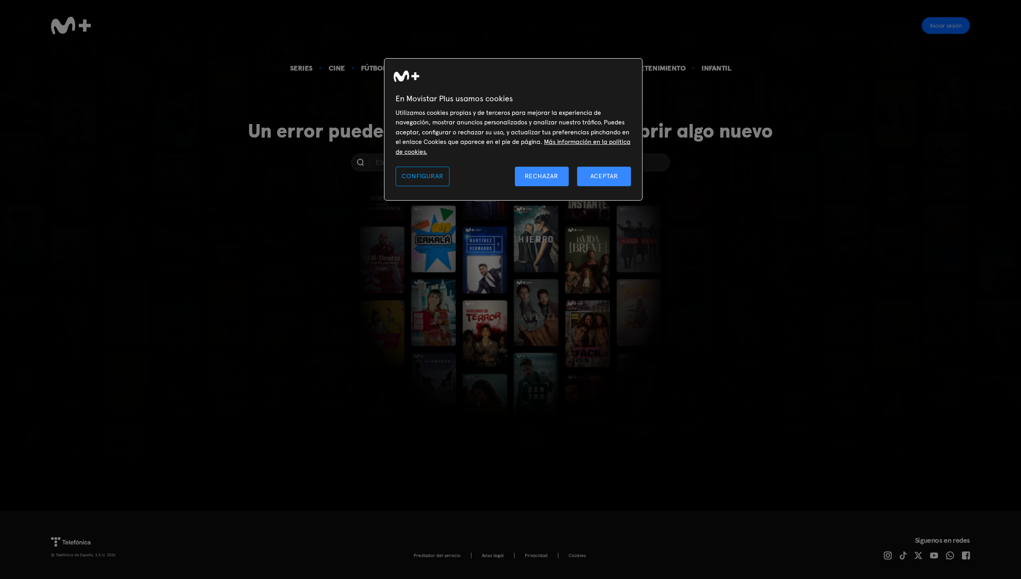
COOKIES (577, 555)
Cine (337, 68)
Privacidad (536, 555)
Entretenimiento (654, 68)
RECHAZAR (541, 176)
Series (301, 68)
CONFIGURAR (422, 176)
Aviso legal (493, 555)
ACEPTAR (604, 176)
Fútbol (373, 68)
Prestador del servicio (437, 555)
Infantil (716, 68)
